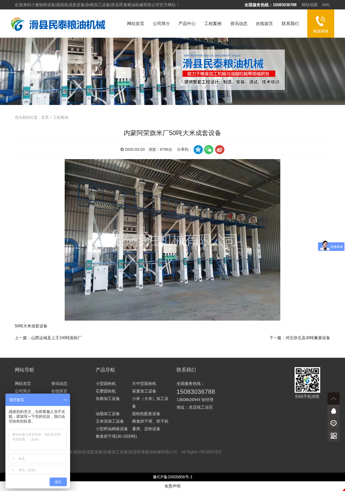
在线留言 (264, 23)
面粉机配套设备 (146, 413)
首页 (45, 117)
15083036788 (284, 4)
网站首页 (135, 23)
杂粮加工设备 (108, 398)
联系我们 (290, 23)
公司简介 (161, 23)
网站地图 (310, 4)
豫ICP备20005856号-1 (172, 477)
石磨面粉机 (106, 391)
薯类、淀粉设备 (146, 428)
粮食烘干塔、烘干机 (150, 421)
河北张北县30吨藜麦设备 (307, 337)
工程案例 (213, 23)
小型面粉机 (106, 383)
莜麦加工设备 (144, 391)
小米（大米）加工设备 (150, 402)
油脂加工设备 (108, 413)
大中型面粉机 (144, 383)
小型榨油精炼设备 (112, 428)
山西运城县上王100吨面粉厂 (56, 337)
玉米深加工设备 (110, 421)
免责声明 (172, 486)
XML (326, 4)
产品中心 (187, 23)
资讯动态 (238, 23)
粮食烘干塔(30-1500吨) (116, 436)
